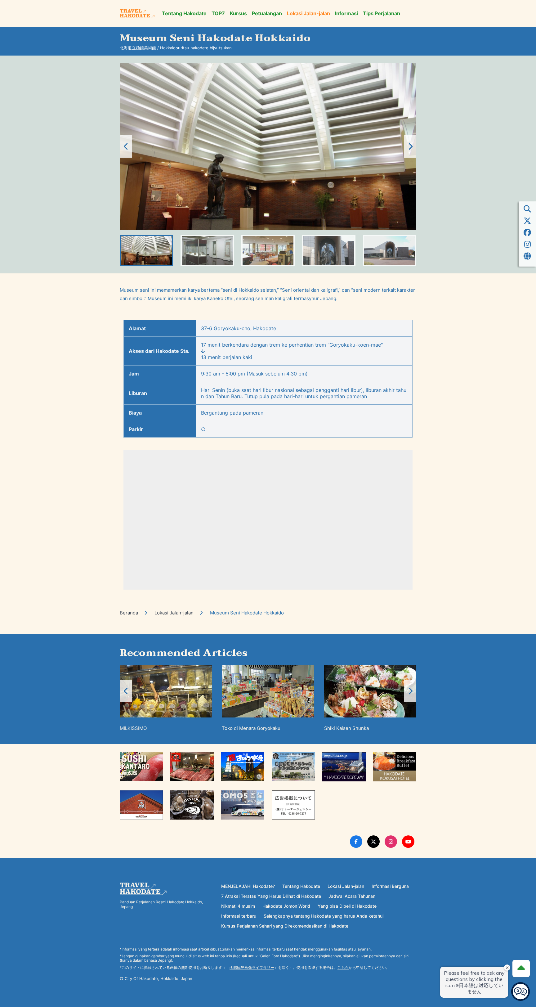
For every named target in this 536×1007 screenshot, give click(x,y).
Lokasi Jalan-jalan (308, 13)
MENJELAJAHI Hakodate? (248, 886)
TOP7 (218, 13)
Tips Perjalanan (381, 13)
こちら (343, 967)
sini (406, 956)
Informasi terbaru (238, 916)
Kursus (238, 13)
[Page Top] (521, 968)
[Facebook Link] (356, 841)
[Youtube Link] (408, 841)
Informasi (346, 13)
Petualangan (267, 13)
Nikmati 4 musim (238, 906)
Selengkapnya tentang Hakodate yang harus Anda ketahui (323, 916)
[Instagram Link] (391, 841)
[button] (410, 146)
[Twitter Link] (373, 841)
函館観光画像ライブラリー (252, 967)
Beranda (129, 613)
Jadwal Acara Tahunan (351, 896)
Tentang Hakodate (184, 13)
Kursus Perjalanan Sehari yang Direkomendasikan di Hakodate (284, 925)
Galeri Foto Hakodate (278, 956)
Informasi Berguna (390, 886)
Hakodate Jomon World (286, 906)
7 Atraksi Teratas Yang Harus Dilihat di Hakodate (271, 896)
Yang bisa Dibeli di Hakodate (347, 906)
